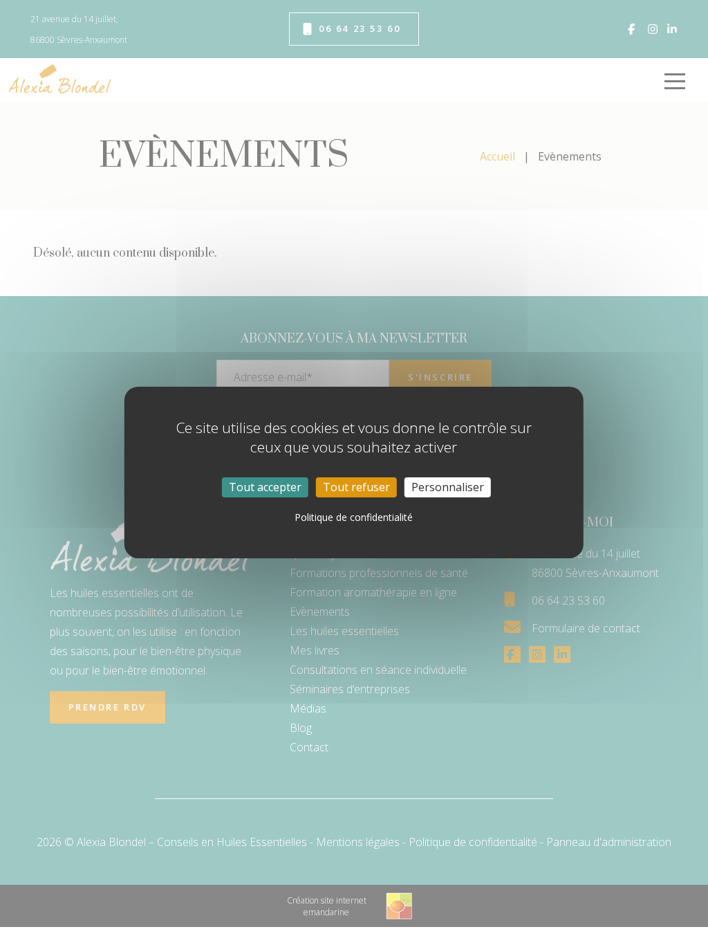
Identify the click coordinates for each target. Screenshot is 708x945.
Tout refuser (356, 487)
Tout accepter (265, 487)
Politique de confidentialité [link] (354, 517)
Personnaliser (447, 487)
